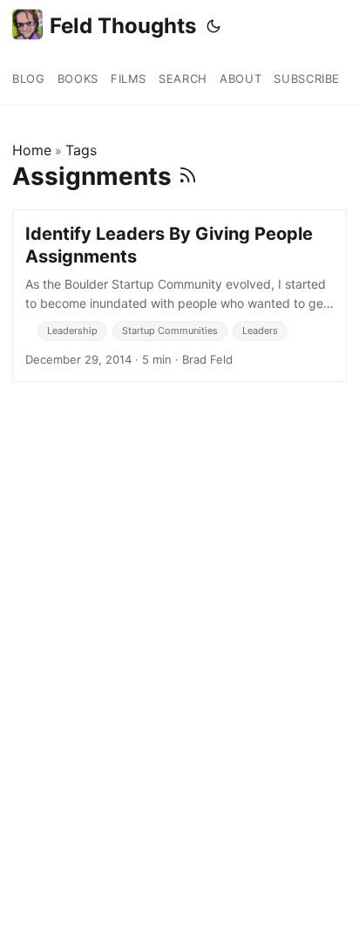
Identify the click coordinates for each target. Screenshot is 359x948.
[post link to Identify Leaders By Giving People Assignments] (179, 295)
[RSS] (188, 176)
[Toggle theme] (213, 26)
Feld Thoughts (123, 25)
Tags (81, 150)
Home (31, 150)
